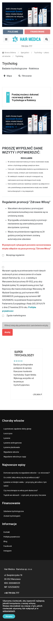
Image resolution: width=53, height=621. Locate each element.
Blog (5, 541)
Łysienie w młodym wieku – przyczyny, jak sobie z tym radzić (25, 484)
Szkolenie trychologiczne (14, 511)
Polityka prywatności (12, 537)
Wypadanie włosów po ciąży (15, 457)
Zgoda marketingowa (16, 315)
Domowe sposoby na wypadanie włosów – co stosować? (27, 473)
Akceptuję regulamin (15, 255)
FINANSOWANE (37, 32)
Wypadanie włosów (11, 452)
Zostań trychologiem (12, 516)
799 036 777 (26, 46)
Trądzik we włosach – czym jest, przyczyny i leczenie (25, 495)
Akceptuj (9, 616)
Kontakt (7, 532)
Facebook (8, 546)
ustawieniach (9, 611)
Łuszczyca (8, 433)
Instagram (8, 551)
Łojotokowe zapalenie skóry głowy (17, 429)
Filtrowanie (26, 76)
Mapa (9, 76)
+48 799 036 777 (11, 593)
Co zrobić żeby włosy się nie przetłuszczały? (21, 477)
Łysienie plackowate (12, 447)
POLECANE (13, 32)
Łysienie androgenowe (13, 443)
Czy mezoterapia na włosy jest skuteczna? (21, 490)
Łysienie (7, 438)
